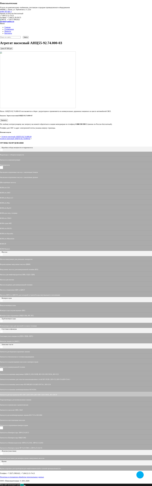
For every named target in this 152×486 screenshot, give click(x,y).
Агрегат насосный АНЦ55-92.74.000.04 (16, 137)
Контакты (8, 33)
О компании (9, 29)
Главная (7, 27)
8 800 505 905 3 (6, 11)
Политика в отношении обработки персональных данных (22, 477)
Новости (7, 31)
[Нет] (25, 485)
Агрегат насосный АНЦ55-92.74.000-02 (15, 139)
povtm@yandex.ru (7, 21)
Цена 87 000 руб (6, 48)
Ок (22, 485)
